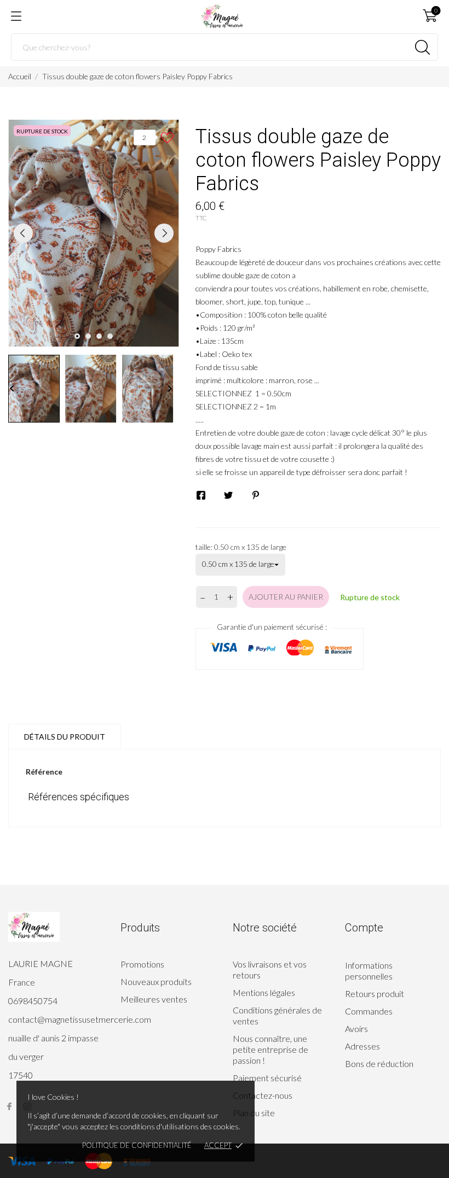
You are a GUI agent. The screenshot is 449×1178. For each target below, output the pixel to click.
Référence (44, 771)
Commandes (369, 1011)
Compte (364, 927)
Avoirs (356, 1028)
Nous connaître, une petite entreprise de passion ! (270, 1049)
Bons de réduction (379, 1063)
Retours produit (374, 993)
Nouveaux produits (156, 981)
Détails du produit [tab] (64, 736)
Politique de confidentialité (137, 1145)
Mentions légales (264, 992)
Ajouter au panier (286, 596)
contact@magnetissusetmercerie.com (79, 1019)
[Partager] (200, 495)
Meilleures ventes (153, 999)
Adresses (362, 1046)
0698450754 (32, 1000)
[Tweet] (228, 495)
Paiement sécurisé (267, 1077)
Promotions (142, 964)
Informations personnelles (369, 970)
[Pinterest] (255, 495)
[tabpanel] (93, 233)
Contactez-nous (262, 1095)
